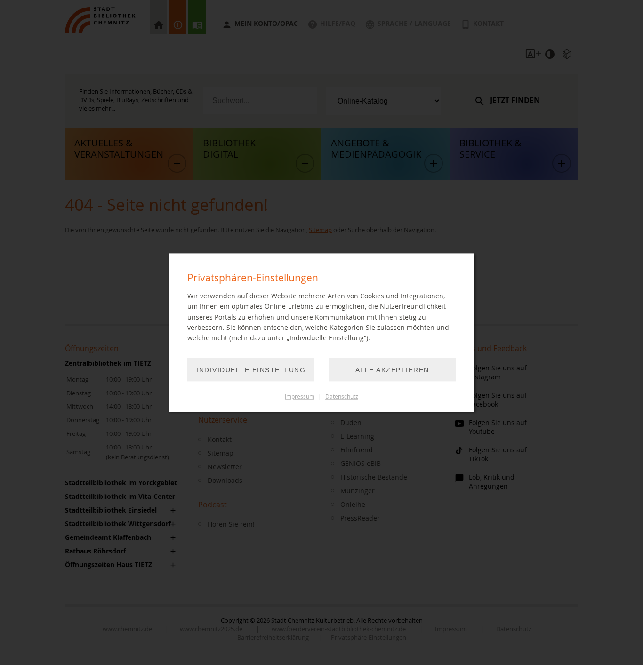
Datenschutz (341, 396)
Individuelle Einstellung (250, 370)
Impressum (299, 396)
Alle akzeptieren (392, 370)
